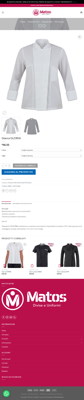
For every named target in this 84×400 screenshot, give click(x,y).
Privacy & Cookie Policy (29, 394)
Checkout (5, 367)
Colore (4, 150)
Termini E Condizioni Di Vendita (51, 394)
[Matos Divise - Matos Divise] (42, 12)
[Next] (78, 75)
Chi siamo (5, 335)
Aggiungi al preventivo (18, 172)
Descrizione (6, 203)
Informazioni (6, 343)
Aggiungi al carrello (25, 166)
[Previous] (6, 75)
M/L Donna (59, 22)
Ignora (74, 2)
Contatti (5, 347)
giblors (10, 186)
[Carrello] (81, 12)
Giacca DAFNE (6, 272)
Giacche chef (47, 22)
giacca (6, 186)
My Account (6, 359)
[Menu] (3, 12)
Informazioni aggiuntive (22, 203)
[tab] (6, 203)
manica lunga (16, 186)
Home (22, 22)
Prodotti (5, 339)
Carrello (5, 363)
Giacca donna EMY (63, 272)
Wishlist (5, 371)
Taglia (3, 156)
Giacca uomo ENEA (35, 272)
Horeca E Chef (33, 22)
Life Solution (59, 397)
